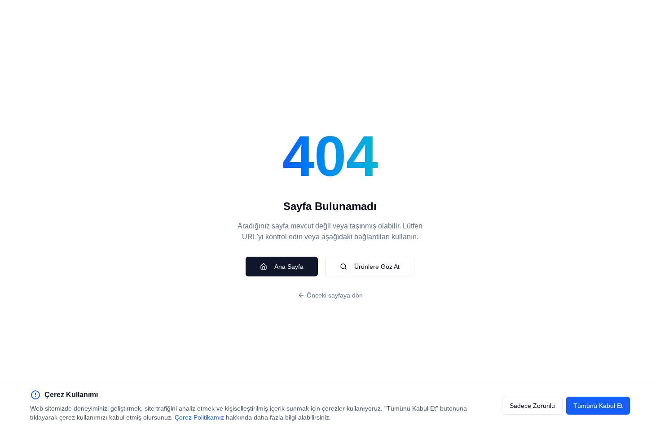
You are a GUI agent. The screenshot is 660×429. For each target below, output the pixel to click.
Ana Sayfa (289, 266)
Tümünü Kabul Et (598, 405)
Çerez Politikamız (199, 417)
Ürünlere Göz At (377, 266)
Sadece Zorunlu (532, 405)
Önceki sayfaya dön (335, 295)
